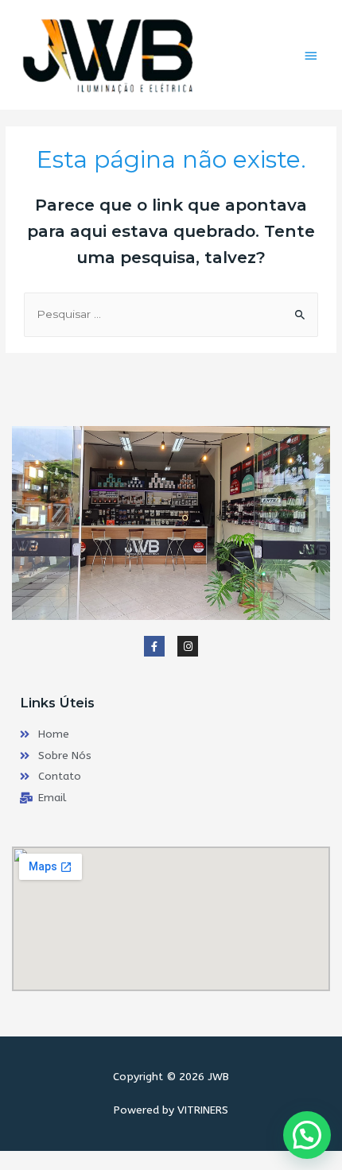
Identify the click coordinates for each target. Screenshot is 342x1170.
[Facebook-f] (154, 646)
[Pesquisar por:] (171, 314)
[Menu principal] (311, 56)
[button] (307, 1135)
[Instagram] (187, 646)
